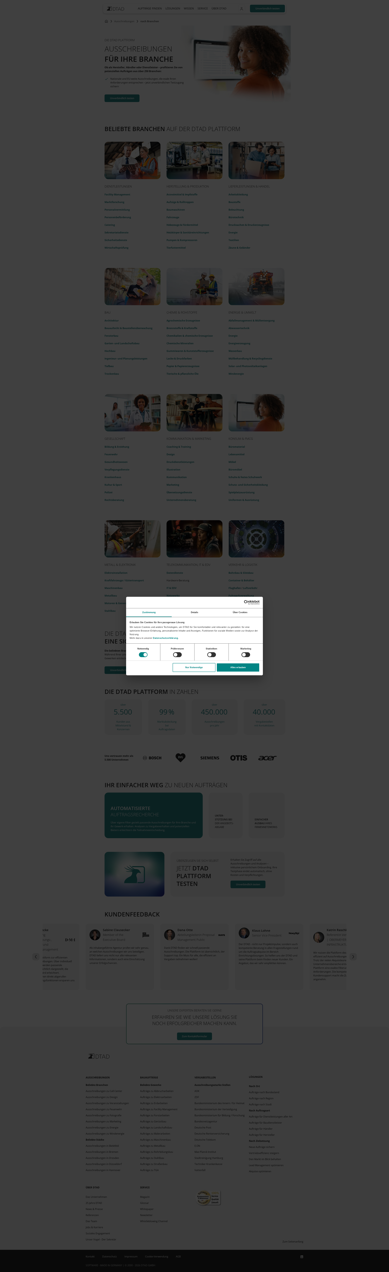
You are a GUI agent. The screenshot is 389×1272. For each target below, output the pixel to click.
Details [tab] (194, 612)
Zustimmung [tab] (149, 612)
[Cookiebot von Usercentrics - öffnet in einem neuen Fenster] (246, 602)
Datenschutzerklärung (165, 638)
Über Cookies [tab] (240, 612)
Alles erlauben (238, 667)
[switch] (177, 654)
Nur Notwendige (194, 667)
